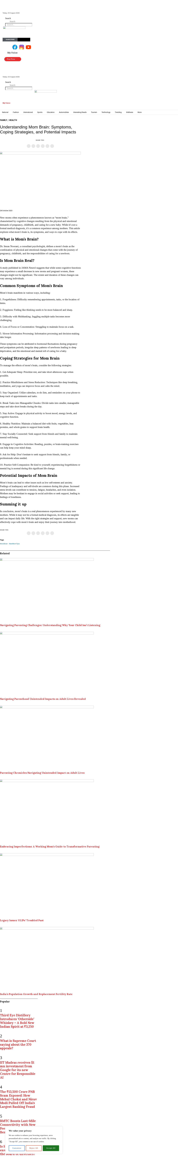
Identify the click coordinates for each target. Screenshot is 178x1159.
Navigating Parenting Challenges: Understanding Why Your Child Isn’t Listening (50, 625)
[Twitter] (33, 146)
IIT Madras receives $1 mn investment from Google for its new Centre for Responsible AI (17, 1070)
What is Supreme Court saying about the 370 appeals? (18, 1044)
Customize (16, 1148)
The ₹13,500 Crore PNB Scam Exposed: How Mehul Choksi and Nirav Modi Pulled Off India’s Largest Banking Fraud (18, 1099)
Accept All (50, 1148)
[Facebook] (28, 146)
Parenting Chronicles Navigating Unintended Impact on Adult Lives (42, 772)
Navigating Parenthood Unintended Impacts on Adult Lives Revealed (43, 698)
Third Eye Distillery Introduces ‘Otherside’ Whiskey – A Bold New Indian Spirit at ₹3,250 (17, 1020)
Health (13, 120)
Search (8, 18)
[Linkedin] (38, 146)
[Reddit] (47, 146)
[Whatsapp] (43, 146)
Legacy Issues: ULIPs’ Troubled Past (22, 920)
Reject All (33, 1148)
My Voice (6, 103)
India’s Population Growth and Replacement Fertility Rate (36, 994)
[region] (34, 1140)
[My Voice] (4, 100)
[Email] (52, 146)
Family (3, 120)
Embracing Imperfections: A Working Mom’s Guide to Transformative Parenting (49, 846)
